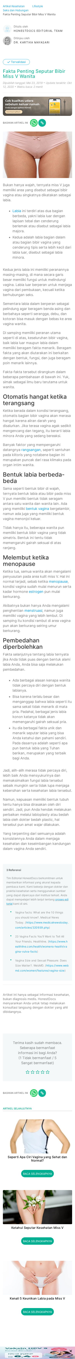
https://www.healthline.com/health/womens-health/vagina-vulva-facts (41, 946)
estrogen (36, 592)
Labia (16, 211)
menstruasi (33, 610)
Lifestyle (38, 6)
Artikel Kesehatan (14, 6)
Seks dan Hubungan (16, 10)
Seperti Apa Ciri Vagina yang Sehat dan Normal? (37, 1158)
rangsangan (31, 450)
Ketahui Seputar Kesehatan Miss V (37, 1228)
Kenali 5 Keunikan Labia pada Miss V (37, 1298)
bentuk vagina (37, 509)
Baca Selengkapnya (37, 1173)
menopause (58, 581)
